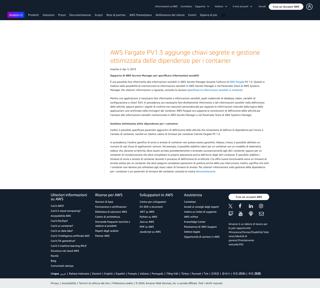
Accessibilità (69, 283)
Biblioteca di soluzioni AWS (111, 211)
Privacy (55, 283)
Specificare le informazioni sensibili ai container (214, 89)
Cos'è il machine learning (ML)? (69, 245)
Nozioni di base (104, 201)
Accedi (262, 6)
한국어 (226, 273)
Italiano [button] (220, 6)
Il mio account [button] (241, 6)
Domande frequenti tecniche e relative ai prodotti (112, 223)
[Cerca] (224, 15)
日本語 (215, 273)
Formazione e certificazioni (110, 206)
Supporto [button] (201, 6)
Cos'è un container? (62, 225)
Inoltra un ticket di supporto (200, 211)
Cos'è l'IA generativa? (63, 240)
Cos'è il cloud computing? (66, 210)
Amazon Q (16, 14)
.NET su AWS (147, 211)
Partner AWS (102, 235)
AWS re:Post (191, 216)
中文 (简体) (239, 273)
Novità (54, 255)
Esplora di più (208, 14)
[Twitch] (234, 213)
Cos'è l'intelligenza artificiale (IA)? (70, 235)
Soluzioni (48, 14)
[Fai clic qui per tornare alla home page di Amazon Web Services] (12, 6)
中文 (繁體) (254, 273)
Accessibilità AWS (61, 215)
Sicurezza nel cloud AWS (65, 250)
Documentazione (80, 14)
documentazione (205, 171)
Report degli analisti (107, 230)
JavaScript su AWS (150, 231)
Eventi (192, 14)
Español (120, 273)
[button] (286, 7)
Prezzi (62, 14)
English (108, 273)
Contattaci (186, 6)
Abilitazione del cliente (170, 14)
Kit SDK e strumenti (151, 206)
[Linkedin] (254, 207)
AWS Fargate (237, 81)
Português (157, 273)
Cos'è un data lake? (62, 230)
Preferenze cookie (122, 283)
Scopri (99, 14)
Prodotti (33, 14)
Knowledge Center (194, 221)
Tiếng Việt (172, 273)
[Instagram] (264, 207)
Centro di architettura (107, 216)
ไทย (206, 273)
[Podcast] (254, 213)
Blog (53, 260)
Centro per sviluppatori (153, 201)
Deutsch (96, 273)
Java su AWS (147, 221)
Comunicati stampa (62, 265)
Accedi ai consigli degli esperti (201, 206)
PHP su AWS (147, 226)
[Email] (264, 213)
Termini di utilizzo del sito (94, 283)
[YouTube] (244, 213)
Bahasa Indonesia (79, 273)
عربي (63, 273)
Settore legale (192, 231)
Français (132, 273)
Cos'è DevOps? (59, 220)
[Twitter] (234, 207)
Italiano (144, 273)
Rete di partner (116, 14)
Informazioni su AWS (166, 6)
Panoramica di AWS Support (200, 226)
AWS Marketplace (140, 14)
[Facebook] (244, 207)
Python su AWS (148, 216)
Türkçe (185, 273)
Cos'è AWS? (57, 205)
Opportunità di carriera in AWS (202, 236)
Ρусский (196, 273)
